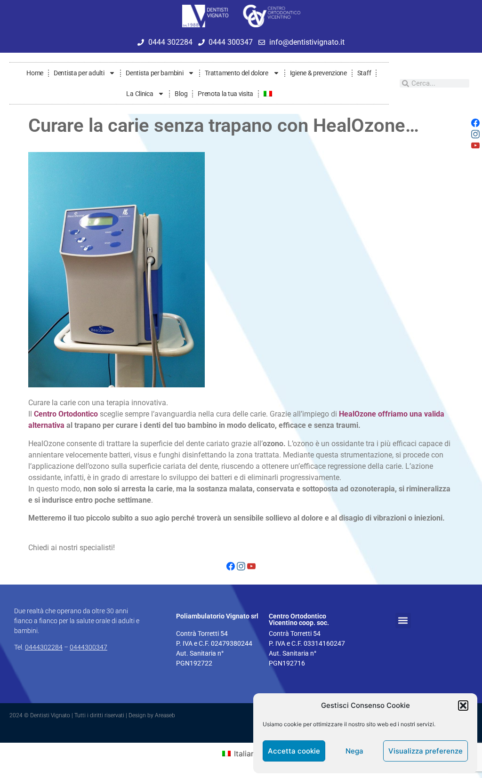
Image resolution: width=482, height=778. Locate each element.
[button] (463, 705)
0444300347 (88, 647)
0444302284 (44, 647)
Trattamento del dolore (236, 73)
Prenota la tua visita (225, 93)
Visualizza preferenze (425, 750)
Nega (354, 750)
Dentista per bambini (154, 73)
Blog (181, 93)
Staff (364, 73)
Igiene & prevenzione (318, 73)
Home (34, 73)
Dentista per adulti (79, 73)
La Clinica (139, 93)
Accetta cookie (294, 750)
